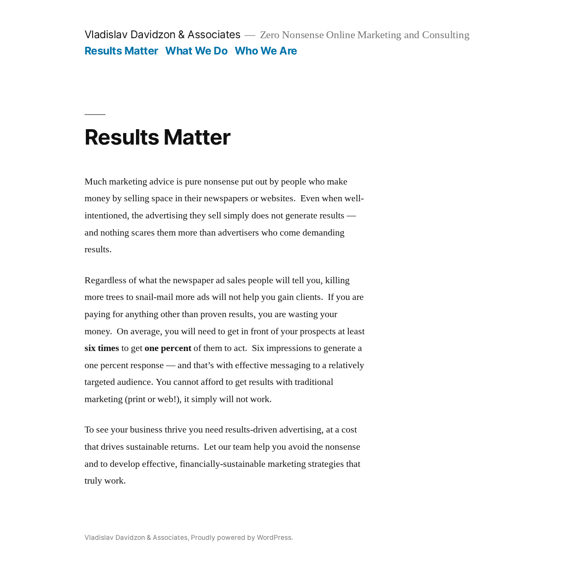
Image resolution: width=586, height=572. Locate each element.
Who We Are (266, 50)
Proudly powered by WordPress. (242, 537)
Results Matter (121, 50)
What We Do (196, 50)
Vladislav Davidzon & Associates (163, 34)
